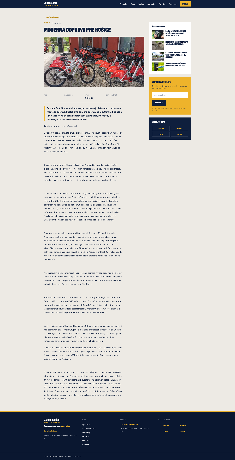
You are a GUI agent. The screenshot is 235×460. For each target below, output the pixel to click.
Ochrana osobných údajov (72, 456)
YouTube (179, 134)
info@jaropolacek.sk (129, 424)
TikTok (161, 134)
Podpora (172, 4)
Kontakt (185, 4)
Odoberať (159, 103)
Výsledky (123, 4)
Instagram (179, 128)
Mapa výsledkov (137, 4)
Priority (162, 4)
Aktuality (151, 4)
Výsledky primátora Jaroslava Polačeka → (60, 436)
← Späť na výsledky (52, 17)
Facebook (161, 128)
